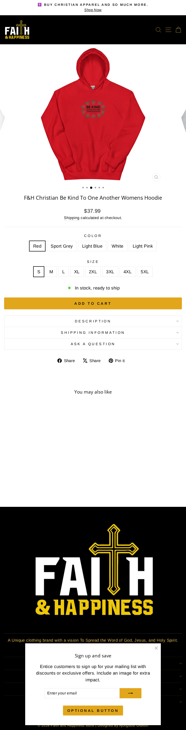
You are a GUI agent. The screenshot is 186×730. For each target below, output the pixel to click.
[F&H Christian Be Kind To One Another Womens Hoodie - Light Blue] (38, 490)
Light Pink (143, 246)
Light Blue (92, 246)
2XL (93, 271)
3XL (110, 271)
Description (93, 321)
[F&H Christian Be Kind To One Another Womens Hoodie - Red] (27, 490)
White (117, 246)
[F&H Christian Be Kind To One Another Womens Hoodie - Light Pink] (49, 490)
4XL (128, 271)
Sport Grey (62, 246)
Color (93, 236)
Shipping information (93, 333)
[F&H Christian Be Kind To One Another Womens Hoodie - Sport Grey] (33, 490)
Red (37, 246)
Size (93, 262)
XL (77, 271)
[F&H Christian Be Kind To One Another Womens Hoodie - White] (44, 490)
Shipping (72, 218)
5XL (145, 271)
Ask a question (93, 344)
